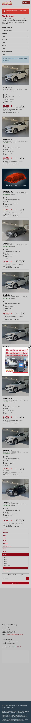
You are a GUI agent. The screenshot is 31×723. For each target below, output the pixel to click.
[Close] (29, 346)
